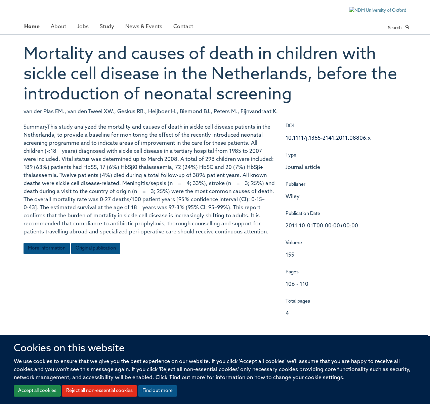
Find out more (157, 390)
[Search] (407, 27)
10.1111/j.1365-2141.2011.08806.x (328, 138)
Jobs (83, 27)
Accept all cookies (37, 390)
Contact (183, 27)
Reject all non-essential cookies (99, 390)
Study (107, 27)
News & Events (143, 27)
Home (32, 27)
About (58, 27)
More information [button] (47, 248)
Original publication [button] (96, 248)
